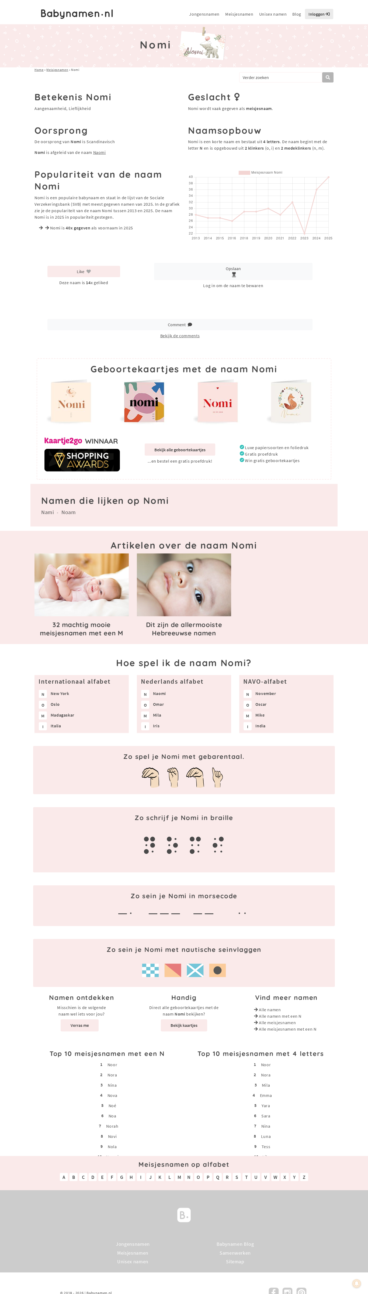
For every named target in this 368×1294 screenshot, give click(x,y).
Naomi (99, 152)
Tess (266, 1146)
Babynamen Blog (235, 1244)
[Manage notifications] (356, 1283)
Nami (47, 512)
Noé (112, 1105)
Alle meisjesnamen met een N (287, 1029)
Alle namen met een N (280, 1016)
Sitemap (235, 1261)
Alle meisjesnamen (277, 1022)
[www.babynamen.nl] (77, 14)
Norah (112, 1126)
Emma (266, 1095)
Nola (112, 1146)
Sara (265, 1116)
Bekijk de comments (180, 335)
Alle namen (270, 1009)
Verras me (80, 1025)
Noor (112, 1064)
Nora (112, 1075)
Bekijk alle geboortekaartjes (180, 449)
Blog (296, 14)
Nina (112, 1085)
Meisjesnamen (239, 14)
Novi (112, 1136)
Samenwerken (235, 1253)
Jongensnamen (204, 14)
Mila (266, 1085)
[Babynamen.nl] (184, 1214)
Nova (112, 1095)
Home (39, 70)
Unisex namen (273, 14)
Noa (112, 1116)
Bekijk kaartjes (184, 1025)
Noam (68, 512)
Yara (266, 1105)
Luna (266, 1136)
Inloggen (316, 14)
